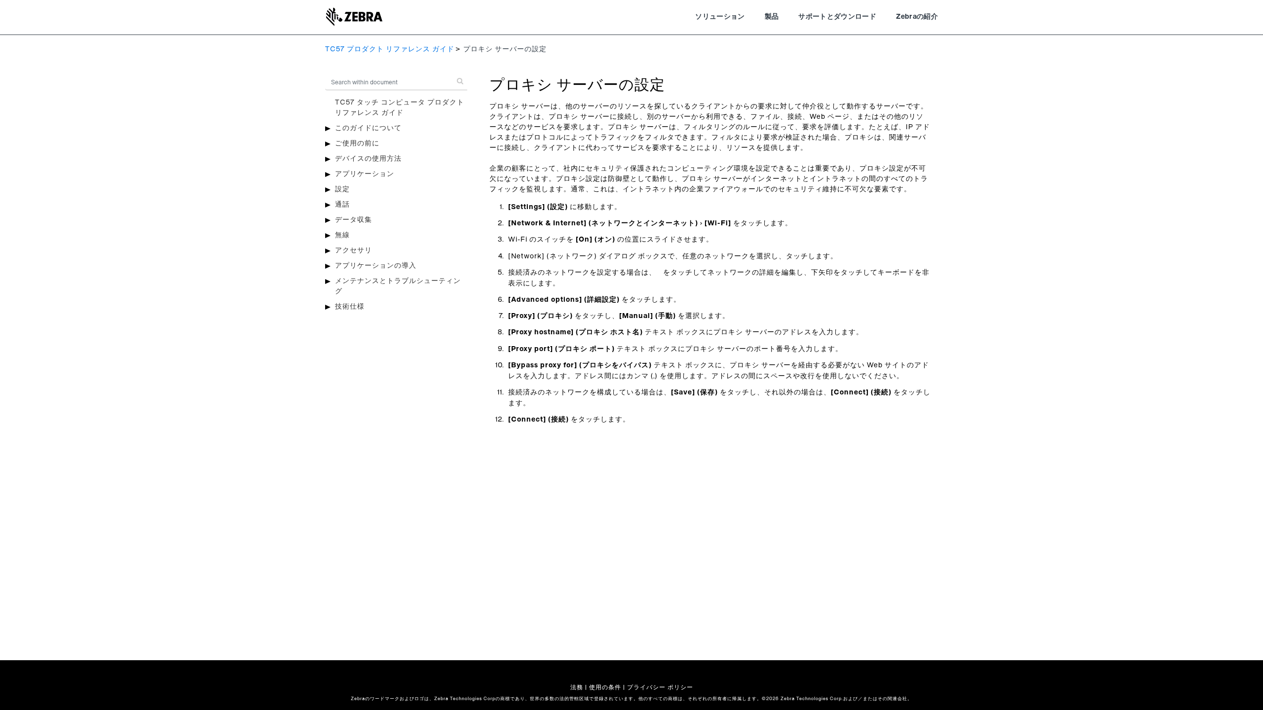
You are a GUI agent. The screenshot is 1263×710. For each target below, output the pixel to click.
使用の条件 (605, 687)
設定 (342, 189)
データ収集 (353, 219)
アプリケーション (364, 174)
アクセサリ (353, 250)
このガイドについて (368, 128)
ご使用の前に (357, 143)
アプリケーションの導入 (375, 265)
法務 (576, 687)
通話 (342, 204)
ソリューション (719, 16)
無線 (342, 235)
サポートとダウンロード (837, 16)
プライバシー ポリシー (660, 687)
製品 (772, 16)
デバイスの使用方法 (368, 158)
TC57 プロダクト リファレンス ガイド (389, 49)
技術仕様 (350, 306)
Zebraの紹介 (917, 16)
